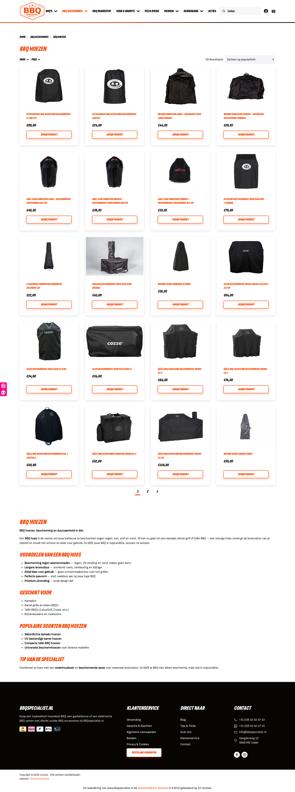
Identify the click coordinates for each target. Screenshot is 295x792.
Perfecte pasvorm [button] (36, 576)
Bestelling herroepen (144, 752)
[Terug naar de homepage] (32, 11)
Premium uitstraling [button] (37, 581)
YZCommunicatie (39, 778)
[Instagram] (245, 755)
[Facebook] (237, 755)
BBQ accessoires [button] (72, 11)
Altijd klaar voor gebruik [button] (39, 572)
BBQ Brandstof (102, 11)
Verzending (134, 720)
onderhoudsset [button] (64, 667)
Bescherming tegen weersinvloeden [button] (47, 563)
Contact (185, 744)
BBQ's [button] (49, 11)
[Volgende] (157, 491)
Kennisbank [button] (191, 11)
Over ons (186, 732)
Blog (183, 720)
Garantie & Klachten (139, 726)
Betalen (131, 738)
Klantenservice (189, 738)
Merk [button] (22, 59)
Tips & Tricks (188, 726)
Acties (212, 11)
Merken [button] (169, 11)
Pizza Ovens (152, 11)
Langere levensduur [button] (37, 567)
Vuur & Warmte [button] (125, 11)
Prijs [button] (34, 59)
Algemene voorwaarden (141, 732)
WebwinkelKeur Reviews (153, 788)
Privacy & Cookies (138, 744)
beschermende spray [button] (92, 667)
